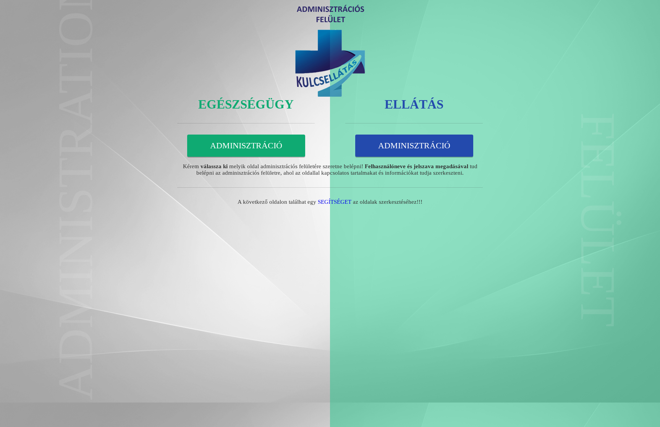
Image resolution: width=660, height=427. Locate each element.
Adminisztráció (246, 145)
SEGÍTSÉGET (334, 202)
